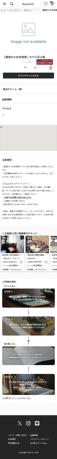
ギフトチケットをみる (28, 75)
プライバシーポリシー (39, 439)
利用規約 (12, 439)
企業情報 (34, 435)
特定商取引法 (13, 443)
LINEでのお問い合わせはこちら (17, 197)
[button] (26, 49)
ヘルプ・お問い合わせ (17, 435)
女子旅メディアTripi (38, 443)
